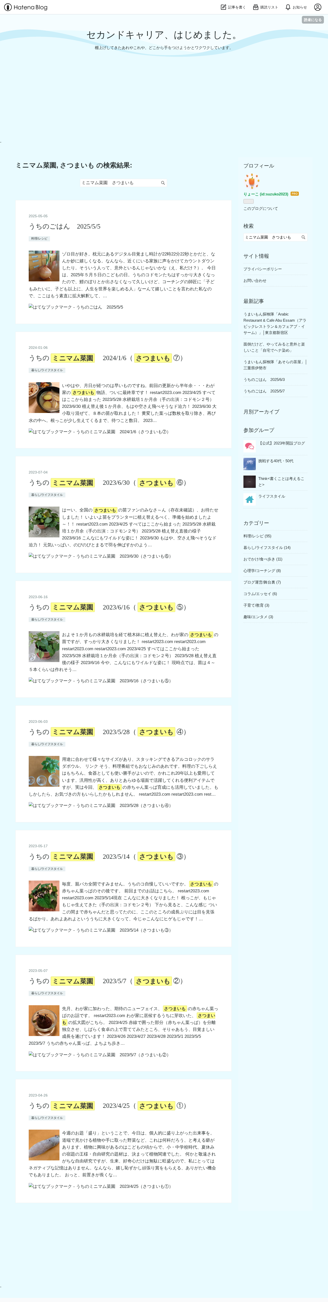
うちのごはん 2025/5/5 (64, 226)
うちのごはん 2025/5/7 (264, 391)
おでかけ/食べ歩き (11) (262, 559)
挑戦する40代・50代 (275, 461)
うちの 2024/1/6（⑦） (108, 358)
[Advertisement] (155, 106)
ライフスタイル (271, 496)
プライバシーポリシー (262, 269)
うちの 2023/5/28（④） (109, 732)
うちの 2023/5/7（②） (108, 981)
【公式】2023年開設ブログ (281, 443)
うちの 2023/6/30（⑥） (109, 482)
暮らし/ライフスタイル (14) (267, 547)
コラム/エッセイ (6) (260, 593)
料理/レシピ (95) (257, 536)
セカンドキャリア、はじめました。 (164, 34)
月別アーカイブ (261, 412)
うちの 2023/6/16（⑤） (109, 607)
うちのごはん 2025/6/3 (264, 379)
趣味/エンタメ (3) (258, 617)
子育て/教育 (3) (256, 605)
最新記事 (253, 301)
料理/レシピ (39, 238)
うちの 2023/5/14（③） (109, 856)
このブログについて (260, 208)
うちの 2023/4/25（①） (109, 1105)
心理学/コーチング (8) (262, 570)
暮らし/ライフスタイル (47, 370)
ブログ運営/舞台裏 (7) (262, 582)
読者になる (313, 19)
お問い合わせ (254, 280)
